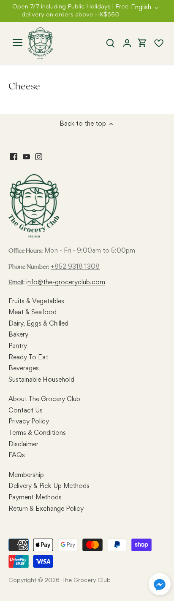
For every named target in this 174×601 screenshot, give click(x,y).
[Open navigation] (17, 42)
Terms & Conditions (37, 433)
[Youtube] (26, 157)
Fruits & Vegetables (36, 302)
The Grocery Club (86, 580)
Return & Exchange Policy (46, 509)
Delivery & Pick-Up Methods (49, 486)
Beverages (23, 369)
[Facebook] (13, 157)
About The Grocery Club (44, 399)
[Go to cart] (142, 43)
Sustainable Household (41, 380)
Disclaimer (23, 444)
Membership (26, 475)
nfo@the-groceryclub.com (66, 283)
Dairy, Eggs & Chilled (38, 324)
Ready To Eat (28, 358)
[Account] (127, 43)
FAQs (16, 455)
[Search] (110, 43)
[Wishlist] (155, 43)
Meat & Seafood (32, 312)
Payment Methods (35, 498)
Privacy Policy (28, 422)
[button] (160, 584)
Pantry (17, 346)
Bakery (18, 335)
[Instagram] (38, 157)
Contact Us (25, 411)
